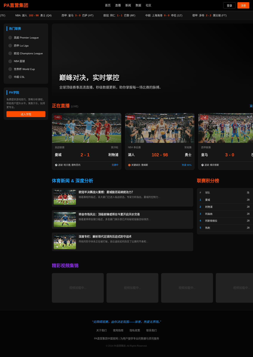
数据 (138, 5)
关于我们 (101, 330)
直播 (118, 5)
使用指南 (118, 330)
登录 (229, 5)
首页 (108, 5)
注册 (243, 5)
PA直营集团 (16, 5)
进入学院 (26, 114)
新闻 (128, 5)
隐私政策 (135, 330)
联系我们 (151, 330)
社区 (148, 5)
